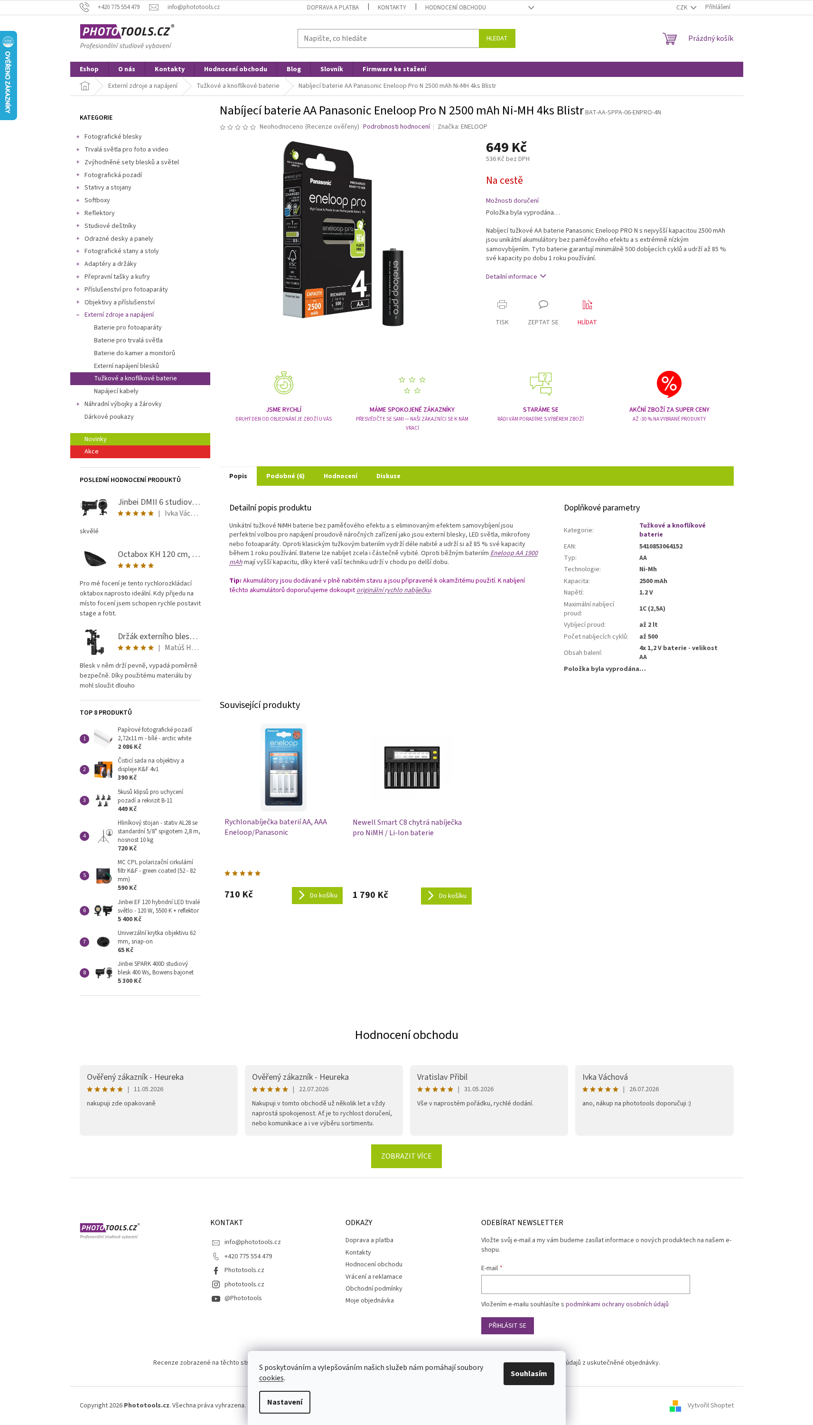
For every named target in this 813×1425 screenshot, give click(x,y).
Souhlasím (529, 1373)
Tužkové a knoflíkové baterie (135, 378)
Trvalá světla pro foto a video (126, 149)
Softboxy (97, 200)
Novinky (95, 439)
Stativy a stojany (107, 187)
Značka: (462, 127)
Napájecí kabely (116, 391)
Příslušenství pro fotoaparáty (126, 289)
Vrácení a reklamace (374, 1277)
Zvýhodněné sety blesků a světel (131, 162)
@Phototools (243, 1298)
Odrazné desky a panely (118, 239)
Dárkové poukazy (109, 417)
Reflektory (99, 213)
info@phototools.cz (252, 1242)
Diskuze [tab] (388, 476)
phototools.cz (244, 1284)
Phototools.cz (244, 1270)
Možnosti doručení (512, 201)
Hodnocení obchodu (455, 7)
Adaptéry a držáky (110, 264)
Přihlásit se (507, 1326)
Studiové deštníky (110, 226)
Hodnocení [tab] (340, 476)
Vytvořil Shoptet (711, 1405)
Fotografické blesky (113, 137)
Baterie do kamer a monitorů (134, 353)
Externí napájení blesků (126, 366)
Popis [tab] (238, 476)
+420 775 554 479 (248, 1256)
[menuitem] (89, 69)
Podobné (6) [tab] (285, 476)
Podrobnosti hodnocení (396, 127)
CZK (682, 7)
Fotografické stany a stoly (121, 251)
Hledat (497, 38)
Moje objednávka (370, 1300)
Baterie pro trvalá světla (128, 340)
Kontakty (392, 7)
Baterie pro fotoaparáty (128, 327)
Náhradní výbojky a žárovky (123, 404)
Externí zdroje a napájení (119, 315)
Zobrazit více (406, 1156)
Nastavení (284, 1402)
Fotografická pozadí (113, 175)
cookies (271, 1378)
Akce (91, 451)
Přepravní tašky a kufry (117, 277)
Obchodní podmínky (374, 1288)
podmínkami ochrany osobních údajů (617, 1304)
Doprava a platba (333, 7)
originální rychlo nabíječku (393, 590)
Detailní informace (511, 277)
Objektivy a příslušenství (119, 302)
